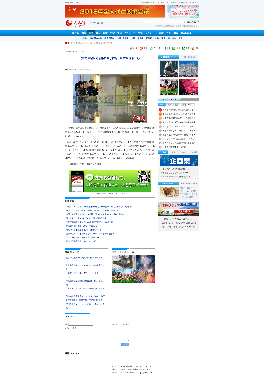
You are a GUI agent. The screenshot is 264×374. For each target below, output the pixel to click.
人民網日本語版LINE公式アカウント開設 (110, 193)
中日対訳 (159, 26)
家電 (163, 38)
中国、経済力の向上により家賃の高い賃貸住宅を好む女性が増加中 (95, 214)
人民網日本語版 (71, 51)
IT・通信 (172, 38)
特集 (140, 33)
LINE (178, 48)
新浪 (146, 48)
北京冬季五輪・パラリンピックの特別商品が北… (85, 267)
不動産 (149, 38)
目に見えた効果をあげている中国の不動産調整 (86, 218)
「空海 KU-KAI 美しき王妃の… (176, 147)
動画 (176, 33)
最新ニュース (72, 252)
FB (169, 48)
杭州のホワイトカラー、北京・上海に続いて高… (85, 306)
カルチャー (130, 33)
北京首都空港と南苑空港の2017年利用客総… (85, 300)
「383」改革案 (190, 191)
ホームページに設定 (72, 2)
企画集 (179, 26)
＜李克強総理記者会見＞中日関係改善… (180, 118)
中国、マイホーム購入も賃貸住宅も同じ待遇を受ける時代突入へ (94, 210)
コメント (149, 33)
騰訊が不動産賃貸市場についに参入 (81, 241)
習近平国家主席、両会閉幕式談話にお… (180, 110)
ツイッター (158, 48)
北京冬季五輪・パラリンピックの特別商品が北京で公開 (91, 43)
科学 (112, 33)
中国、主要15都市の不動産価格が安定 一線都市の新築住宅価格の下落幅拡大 (100, 207)
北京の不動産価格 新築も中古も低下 (82, 226)
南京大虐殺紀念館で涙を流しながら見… (179, 227)
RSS (196, 48)
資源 (180, 38)
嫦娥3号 (189, 188)
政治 (105, 33)
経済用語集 (109, 38)
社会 (98, 33)
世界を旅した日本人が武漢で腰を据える (179, 223)
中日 (119, 33)
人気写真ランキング (168, 57)
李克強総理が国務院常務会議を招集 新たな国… (85, 283)
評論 (161, 33)
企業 (133, 38)
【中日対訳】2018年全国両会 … (175, 169)
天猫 (182, 191)
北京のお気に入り (191, 26)
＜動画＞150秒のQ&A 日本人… (176, 219)
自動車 (141, 38)
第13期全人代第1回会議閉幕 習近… (178, 139)
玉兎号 (182, 188)
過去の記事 (186, 33)
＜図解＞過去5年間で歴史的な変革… (177, 177)
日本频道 (194, 2)
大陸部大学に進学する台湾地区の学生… (180, 122)
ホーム (75, 33)
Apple (135, 48)
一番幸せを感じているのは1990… (175, 173)
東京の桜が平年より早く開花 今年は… (180, 135)
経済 (91, 33)
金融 (157, 38)
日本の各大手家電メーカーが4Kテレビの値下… (86, 296)
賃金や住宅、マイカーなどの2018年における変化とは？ (90, 234)
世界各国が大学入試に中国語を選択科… (180, 143)
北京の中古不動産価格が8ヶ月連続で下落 (84, 230)
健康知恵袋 (169, 26)
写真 (168, 33)
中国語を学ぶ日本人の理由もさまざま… (180, 114)
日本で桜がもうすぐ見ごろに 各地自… (180, 131)
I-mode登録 (173, 2)
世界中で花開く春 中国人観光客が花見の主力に (86, 290)
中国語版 (184, 2)
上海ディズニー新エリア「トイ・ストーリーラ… (85, 275)
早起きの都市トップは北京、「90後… (179, 126)
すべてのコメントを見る (120, 324)
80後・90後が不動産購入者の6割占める (83, 238)
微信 (187, 48)
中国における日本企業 (92, 38)
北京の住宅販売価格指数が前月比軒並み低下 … (84, 260)
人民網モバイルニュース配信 (153, 2)
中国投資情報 (122, 38)
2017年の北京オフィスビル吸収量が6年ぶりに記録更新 (89, 222)
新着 (84, 33)
